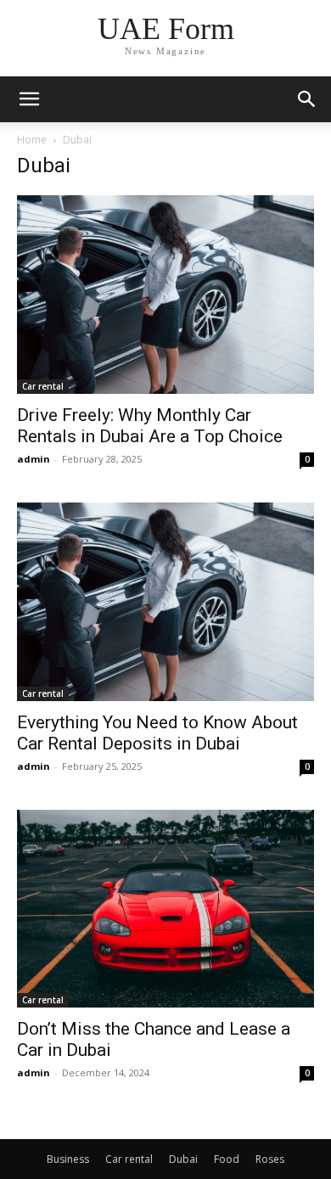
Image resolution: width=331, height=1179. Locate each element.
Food (226, 1159)
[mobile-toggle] (29, 99)
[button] (307, 99)
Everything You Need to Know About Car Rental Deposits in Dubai (157, 733)
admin (33, 458)
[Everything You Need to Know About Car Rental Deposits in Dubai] (165, 601)
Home (32, 139)
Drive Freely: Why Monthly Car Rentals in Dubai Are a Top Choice (150, 425)
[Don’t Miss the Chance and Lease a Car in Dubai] (165, 909)
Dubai (183, 1159)
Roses (269, 1159)
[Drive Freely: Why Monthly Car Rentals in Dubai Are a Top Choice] (165, 294)
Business (68, 1159)
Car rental (43, 386)
